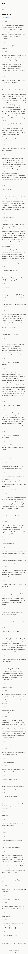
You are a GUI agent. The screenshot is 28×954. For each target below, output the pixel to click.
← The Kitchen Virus (7, 943)
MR (3, 4)
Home (3, 7)
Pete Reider (6, 17)
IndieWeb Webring (13, 950)
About (3, 9)
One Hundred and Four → (20, 943)
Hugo (16, 952)
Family (21, 7)
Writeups (14, 7)
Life (9, 7)
